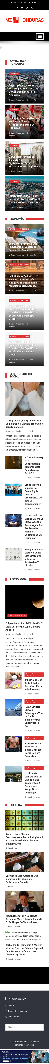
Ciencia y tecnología (17, 615)
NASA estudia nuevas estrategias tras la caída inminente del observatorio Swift (33, 716)
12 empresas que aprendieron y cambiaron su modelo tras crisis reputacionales (24, 423)
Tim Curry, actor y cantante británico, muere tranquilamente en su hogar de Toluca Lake (23, 919)
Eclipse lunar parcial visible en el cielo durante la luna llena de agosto (24, 626)
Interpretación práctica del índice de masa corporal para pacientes (33, 750)
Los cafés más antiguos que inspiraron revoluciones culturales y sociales (21, 879)
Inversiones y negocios (19, 229)
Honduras (14, 74)
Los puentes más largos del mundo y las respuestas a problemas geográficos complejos (33, 783)
